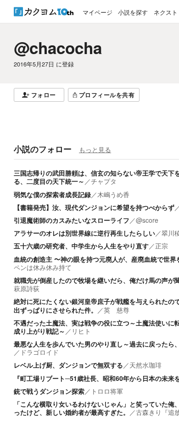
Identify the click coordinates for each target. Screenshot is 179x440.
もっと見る (95, 149)
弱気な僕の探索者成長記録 (52, 194)
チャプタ (104, 181)
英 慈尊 (116, 309)
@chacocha (58, 47)
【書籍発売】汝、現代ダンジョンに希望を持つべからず (94, 207)
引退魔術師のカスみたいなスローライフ (71, 220)
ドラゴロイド (39, 352)
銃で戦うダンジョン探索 (49, 391)
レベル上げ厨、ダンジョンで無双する (68, 364)
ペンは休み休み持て (43, 267)
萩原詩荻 (26, 288)
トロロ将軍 (107, 391)
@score (147, 220)
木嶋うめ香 (113, 194)
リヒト (81, 331)
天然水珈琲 (145, 364)
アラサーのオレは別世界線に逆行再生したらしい (84, 232)
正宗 (161, 245)
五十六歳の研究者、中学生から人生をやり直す (81, 245)
